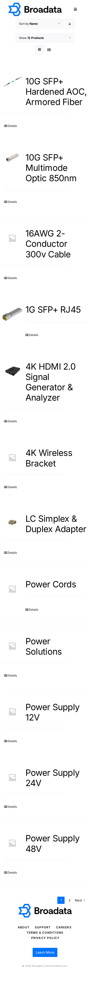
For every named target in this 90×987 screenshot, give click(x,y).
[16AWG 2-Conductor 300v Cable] (12, 238)
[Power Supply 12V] (12, 712)
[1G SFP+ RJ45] (12, 314)
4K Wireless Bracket (48, 457)
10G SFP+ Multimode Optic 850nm (51, 167)
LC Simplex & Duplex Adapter (55, 523)
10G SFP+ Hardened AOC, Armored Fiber (56, 91)
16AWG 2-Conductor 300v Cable (48, 243)
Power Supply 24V (52, 777)
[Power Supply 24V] (12, 777)
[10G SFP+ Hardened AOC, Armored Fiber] (12, 81)
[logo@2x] (35, 4)
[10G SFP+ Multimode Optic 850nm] (12, 157)
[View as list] (49, 49)
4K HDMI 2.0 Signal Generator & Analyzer (50, 382)
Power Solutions (43, 646)
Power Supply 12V (52, 712)
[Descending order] (69, 24)
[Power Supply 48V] (12, 843)
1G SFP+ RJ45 (53, 309)
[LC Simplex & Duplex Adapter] (12, 522)
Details (12, 126)
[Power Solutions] (12, 646)
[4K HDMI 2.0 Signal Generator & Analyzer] (12, 371)
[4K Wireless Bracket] (12, 457)
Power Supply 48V (52, 843)
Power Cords (50, 584)
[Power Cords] (12, 589)
